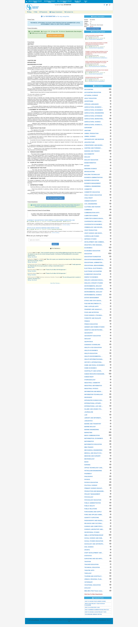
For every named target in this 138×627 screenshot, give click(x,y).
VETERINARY (88, 582)
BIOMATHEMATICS (90, 163)
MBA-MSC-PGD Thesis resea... (93, 591)
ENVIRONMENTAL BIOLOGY (93, 286)
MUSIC (86, 462)
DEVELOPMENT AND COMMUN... (94, 242)
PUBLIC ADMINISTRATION (92, 503)
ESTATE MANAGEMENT (91, 298)
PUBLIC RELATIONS (90, 509)
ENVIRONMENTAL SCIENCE (93, 295)
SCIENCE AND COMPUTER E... (93, 526)
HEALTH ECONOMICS (91, 350)
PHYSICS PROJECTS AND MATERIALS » (96, 39)
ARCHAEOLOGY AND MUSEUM (94, 139)
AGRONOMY (88, 128)
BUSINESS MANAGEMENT (92, 183)
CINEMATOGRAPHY (90, 201)
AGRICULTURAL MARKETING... (94, 119)
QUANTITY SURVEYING (91, 517)
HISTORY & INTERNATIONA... (93, 362)
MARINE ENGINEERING (91, 429)
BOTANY (87, 166)
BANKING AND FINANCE (92, 151)
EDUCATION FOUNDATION (92, 257)
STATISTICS (88, 556)
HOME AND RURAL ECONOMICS (94, 365)
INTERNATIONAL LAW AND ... (93, 406)
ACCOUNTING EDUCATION (92, 92)
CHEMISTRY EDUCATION (92, 192)
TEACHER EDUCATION (91, 564)
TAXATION (87, 561)
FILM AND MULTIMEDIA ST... (93, 303)
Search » (56, 244)
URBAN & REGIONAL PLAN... (93, 579)
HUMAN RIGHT (89, 377)
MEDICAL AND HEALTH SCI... (93, 453)
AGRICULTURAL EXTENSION (93, 116)
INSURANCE (88, 397)
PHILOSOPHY (88, 476)
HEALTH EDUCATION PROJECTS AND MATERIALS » (98, 66)
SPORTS (87, 550)
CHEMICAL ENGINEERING (92, 186)
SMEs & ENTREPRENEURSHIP (93, 535)
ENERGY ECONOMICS (91, 277)
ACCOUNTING (88, 89)
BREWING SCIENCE (90, 169)
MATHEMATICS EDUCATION (93, 444)
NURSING (87, 465)
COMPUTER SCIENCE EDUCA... (94, 218)
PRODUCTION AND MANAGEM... (94, 491)
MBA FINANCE (88, 447)
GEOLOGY (87, 339)
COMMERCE (88, 210)
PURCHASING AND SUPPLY (93, 512)
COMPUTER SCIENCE (91, 215)
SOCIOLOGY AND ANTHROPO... (94, 544)
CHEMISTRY (88, 189)
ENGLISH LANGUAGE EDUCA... (94, 280)
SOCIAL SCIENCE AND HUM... (93, 538)
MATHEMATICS (89, 441)
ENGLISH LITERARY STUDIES (93, 283)
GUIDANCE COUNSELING (92, 344)
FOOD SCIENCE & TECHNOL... (93, 315)
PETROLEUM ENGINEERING (93, 471)
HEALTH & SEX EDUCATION (93, 347)
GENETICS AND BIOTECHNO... (93, 330)
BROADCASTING (89, 171)
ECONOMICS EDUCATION (92, 251)
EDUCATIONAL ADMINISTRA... (93, 262)
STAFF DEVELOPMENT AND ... (93, 553)
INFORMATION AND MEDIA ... (93, 391)
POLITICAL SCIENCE (90, 485)
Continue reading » (66, 224)
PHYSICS (87, 479)
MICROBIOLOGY (89, 459)
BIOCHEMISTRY (89, 154)
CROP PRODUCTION (90, 230)
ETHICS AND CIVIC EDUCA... (93, 300)
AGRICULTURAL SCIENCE (92, 122)
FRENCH (87, 321)
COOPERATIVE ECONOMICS (93, 224)
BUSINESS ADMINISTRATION (93, 177)
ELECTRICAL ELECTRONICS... (93, 268)
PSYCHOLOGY (88, 497)
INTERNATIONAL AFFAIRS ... (93, 403)
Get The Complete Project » (55, 198)
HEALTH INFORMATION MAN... (93, 359)
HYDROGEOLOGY (89, 380)
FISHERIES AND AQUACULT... (93, 309)
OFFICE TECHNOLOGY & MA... (93, 468)
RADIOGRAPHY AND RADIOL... (94, 520)
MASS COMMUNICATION (92, 435)
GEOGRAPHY (88, 333)
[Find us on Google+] (109, 5)
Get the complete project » (55, 36)
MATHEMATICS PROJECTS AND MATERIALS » (97, 81)
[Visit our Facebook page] (104, 5)
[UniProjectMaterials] (40, 7)
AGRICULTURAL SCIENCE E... (93, 125)
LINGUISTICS (88, 421)
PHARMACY (88, 474)
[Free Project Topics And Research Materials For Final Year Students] (27, 1)
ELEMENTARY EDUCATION (92, 274)
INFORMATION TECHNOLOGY (93, 394)
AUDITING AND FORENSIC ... (93, 148)
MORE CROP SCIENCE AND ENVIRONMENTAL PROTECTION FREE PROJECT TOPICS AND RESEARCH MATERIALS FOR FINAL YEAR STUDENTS (56, 205)
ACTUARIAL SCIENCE (91, 95)
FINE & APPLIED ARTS (91, 306)
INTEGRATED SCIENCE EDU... (93, 400)
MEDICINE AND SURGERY (92, 456)
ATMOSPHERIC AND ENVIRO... (93, 145)
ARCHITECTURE (89, 142)
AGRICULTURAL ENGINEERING (94, 113)
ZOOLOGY (87, 588)
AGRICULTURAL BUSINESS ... (93, 107)
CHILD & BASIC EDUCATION (93, 195)
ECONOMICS (88, 248)
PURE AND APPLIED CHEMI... (93, 514)
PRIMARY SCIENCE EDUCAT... (93, 488)
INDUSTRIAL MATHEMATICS (93, 385)
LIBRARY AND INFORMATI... (93, 418)
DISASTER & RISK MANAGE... (93, 245)
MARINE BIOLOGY (90, 427)
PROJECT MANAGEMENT (92, 494)
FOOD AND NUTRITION (91, 312)
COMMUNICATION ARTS (91, 213)
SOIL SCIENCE (89, 547)
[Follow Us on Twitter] (106, 5)
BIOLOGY (87, 157)
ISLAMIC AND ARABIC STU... (93, 409)
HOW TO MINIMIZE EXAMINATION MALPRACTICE (97, 609)
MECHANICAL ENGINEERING (93, 450)
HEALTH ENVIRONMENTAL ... (93, 356)
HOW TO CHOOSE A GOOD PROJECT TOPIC (95, 612)
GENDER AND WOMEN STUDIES (94, 327)
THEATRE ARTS (89, 570)
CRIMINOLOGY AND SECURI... (93, 227)
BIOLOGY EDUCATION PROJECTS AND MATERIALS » (98, 57)
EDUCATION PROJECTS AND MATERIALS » (96, 47)
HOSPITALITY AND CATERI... (93, 371)
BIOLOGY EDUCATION (91, 160)
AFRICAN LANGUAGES (91, 104)
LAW (85, 415)
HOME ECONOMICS (90, 368)
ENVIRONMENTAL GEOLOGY (93, 292)
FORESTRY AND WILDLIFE (92, 318)
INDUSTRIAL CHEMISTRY (92, 383)
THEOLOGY (87, 573)
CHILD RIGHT (88, 198)
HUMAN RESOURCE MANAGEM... (94, 374)
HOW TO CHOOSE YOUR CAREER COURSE (95, 601)
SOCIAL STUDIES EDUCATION (93, 541)
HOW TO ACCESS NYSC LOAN (92, 607)
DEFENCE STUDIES (90, 239)
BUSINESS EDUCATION (91, 180)
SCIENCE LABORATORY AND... (94, 529)
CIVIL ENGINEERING (90, 204)
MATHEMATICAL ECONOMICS (93, 438)
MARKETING (88, 432)
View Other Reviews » (55, 283)
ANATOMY (87, 130)
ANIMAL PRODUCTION (91, 133)
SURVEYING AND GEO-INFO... (93, 559)
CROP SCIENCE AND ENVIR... (93, 233)
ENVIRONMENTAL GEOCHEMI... (94, 289)
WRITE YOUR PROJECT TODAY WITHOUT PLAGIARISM (95, 604)
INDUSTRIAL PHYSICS (91, 388)
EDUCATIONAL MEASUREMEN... (94, 265)
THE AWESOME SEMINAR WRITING (93, 614)
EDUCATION (88, 254)
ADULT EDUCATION (90, 98)
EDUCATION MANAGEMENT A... (94, 259)
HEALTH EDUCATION (90, 353)
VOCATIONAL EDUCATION (92, 585)
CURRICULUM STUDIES (91, 236)
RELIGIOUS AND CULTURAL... (93, 523)
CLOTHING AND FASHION (92, 207)
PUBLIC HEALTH (89, 506)
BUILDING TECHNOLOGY (92, 174)
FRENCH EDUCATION (91, 324)
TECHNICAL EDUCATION (92, 567)
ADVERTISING (88, 101)
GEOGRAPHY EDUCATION (92, 336)
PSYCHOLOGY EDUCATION (92, 500)
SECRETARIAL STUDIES (91, 532)
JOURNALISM (88, 412)
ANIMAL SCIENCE (90, 136)
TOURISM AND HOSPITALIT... (93, 576)
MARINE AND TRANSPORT (92, 424)
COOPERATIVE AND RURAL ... (93, 221)
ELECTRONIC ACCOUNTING (93, 271)
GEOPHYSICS (88, 342)
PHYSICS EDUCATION (91, 482)
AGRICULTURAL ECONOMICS (93, 110)
